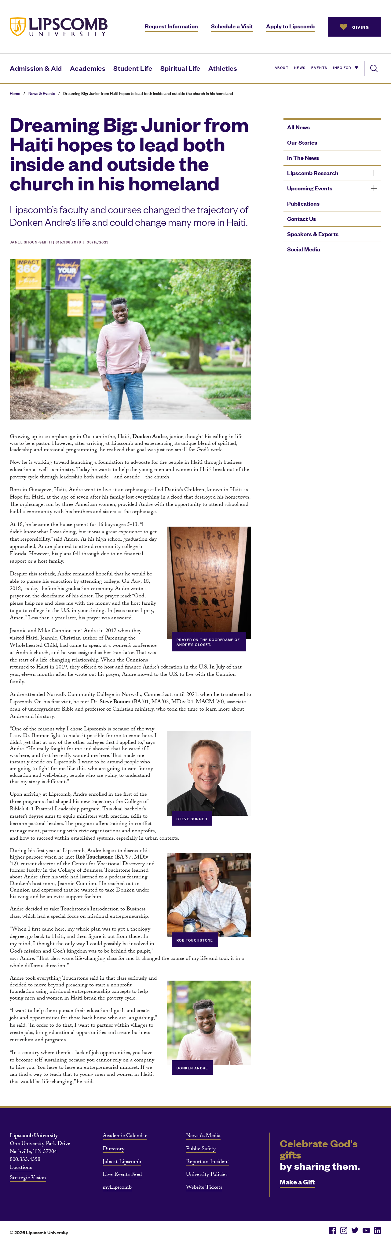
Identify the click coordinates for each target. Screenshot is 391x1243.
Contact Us (301, 218)
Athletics (222, 67)
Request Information (171, 26)
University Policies (206, 1175)
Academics (88, 67)
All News (298, 127)
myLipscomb (117, 1188)
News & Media (203, 1136)
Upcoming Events (309, 188)
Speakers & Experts (312, 234)
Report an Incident (207, 1162)
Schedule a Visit (232, 26)
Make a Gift (297, 1181)
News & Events (41, 93)
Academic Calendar (125, 1136)
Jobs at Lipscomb (122, 1162)
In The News (303, 157)
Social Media (303, 249)
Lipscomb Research (312, 173)
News (300, 67)
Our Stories (302, 142)
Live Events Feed (122, 1175)
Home (15, 93)
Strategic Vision (28, 1179)
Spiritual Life (180, 67)
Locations (21, 1168)
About (281, 67)
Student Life (132, 67)
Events (319, 67)
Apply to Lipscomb (290, 26)
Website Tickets (204, 1188)
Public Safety (201, 1150)
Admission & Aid (36, 67)
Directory (113, 1150)
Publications (303, 203)
